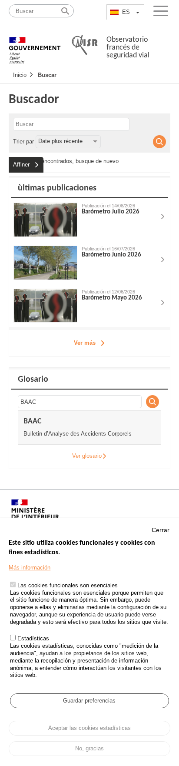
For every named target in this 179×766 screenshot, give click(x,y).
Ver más (85, 343)
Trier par (23, 141)
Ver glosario (87, 456)
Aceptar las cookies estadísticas (89, 728)
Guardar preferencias (89, 700)
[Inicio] (35, 45)
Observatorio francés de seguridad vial (127, 48)
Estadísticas (33, 638)
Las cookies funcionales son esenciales (67, 585)
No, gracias (89, 748)
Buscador (34, 100)
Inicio (20, 75)
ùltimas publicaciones (57, 188)
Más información (29, 567)
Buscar (47, 75)
